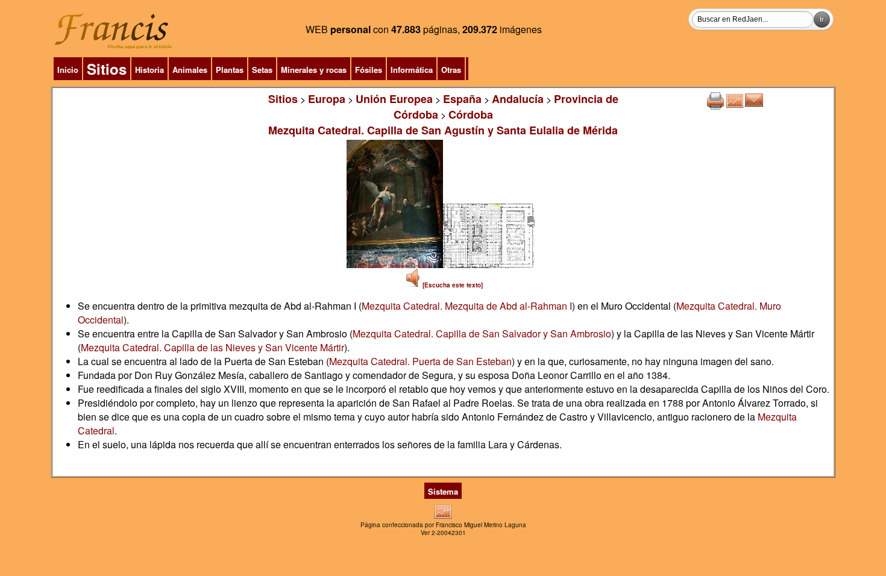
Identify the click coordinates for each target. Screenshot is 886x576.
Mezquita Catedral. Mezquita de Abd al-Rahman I (467, 306)
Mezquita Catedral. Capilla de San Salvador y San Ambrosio (482, 333)
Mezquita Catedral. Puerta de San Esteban (420, 361)
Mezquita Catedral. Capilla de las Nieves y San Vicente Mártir (212, 347)
